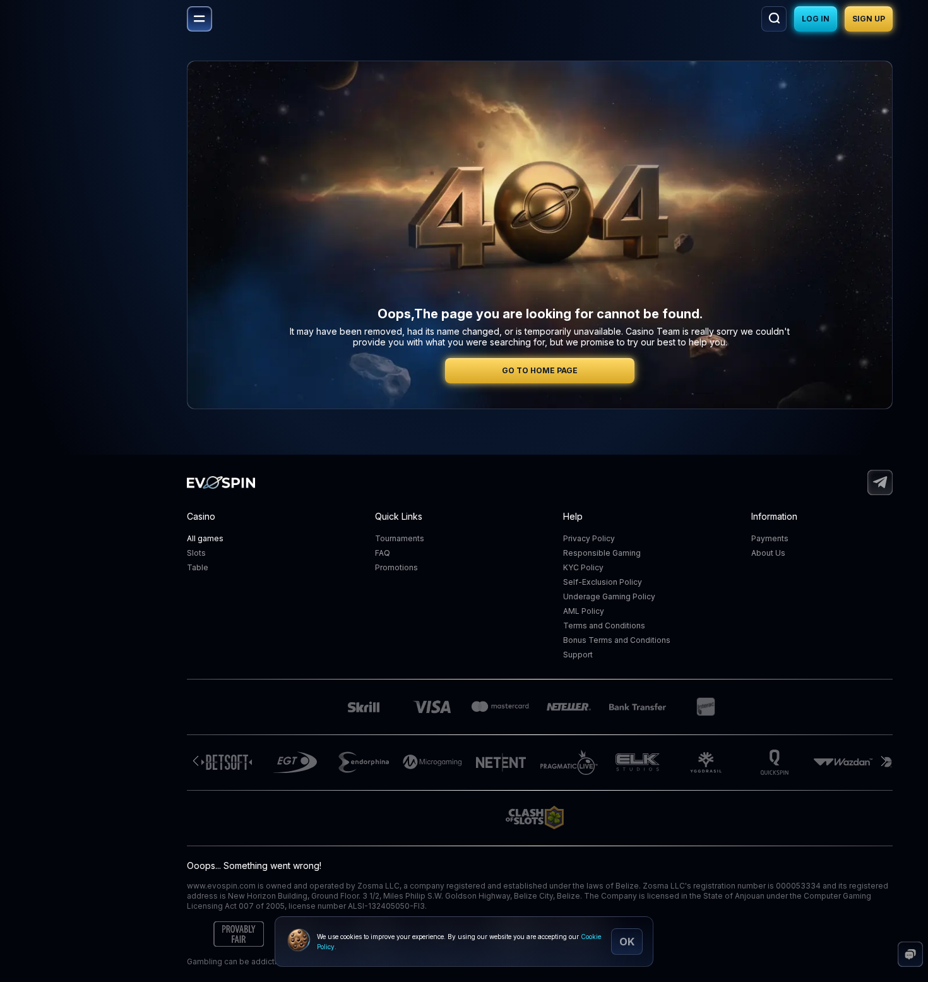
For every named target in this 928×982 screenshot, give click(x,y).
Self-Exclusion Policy (602, 582)
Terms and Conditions (604, 625)
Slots (196, 553)
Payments (769, 538)
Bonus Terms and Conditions (616, 640)
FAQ (382, 553)
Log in (816, 18)
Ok (626, 941)
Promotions (396, 567)
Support (578, 654)
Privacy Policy (589, 538)
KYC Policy (583, 567)
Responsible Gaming (602, 553)
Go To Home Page (540, 370)
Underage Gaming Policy (609, 596)
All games (205, 538)
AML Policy (583, 611)
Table (197, 567)
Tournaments (399, 538)
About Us (768, 553)
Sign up (868, 18)
